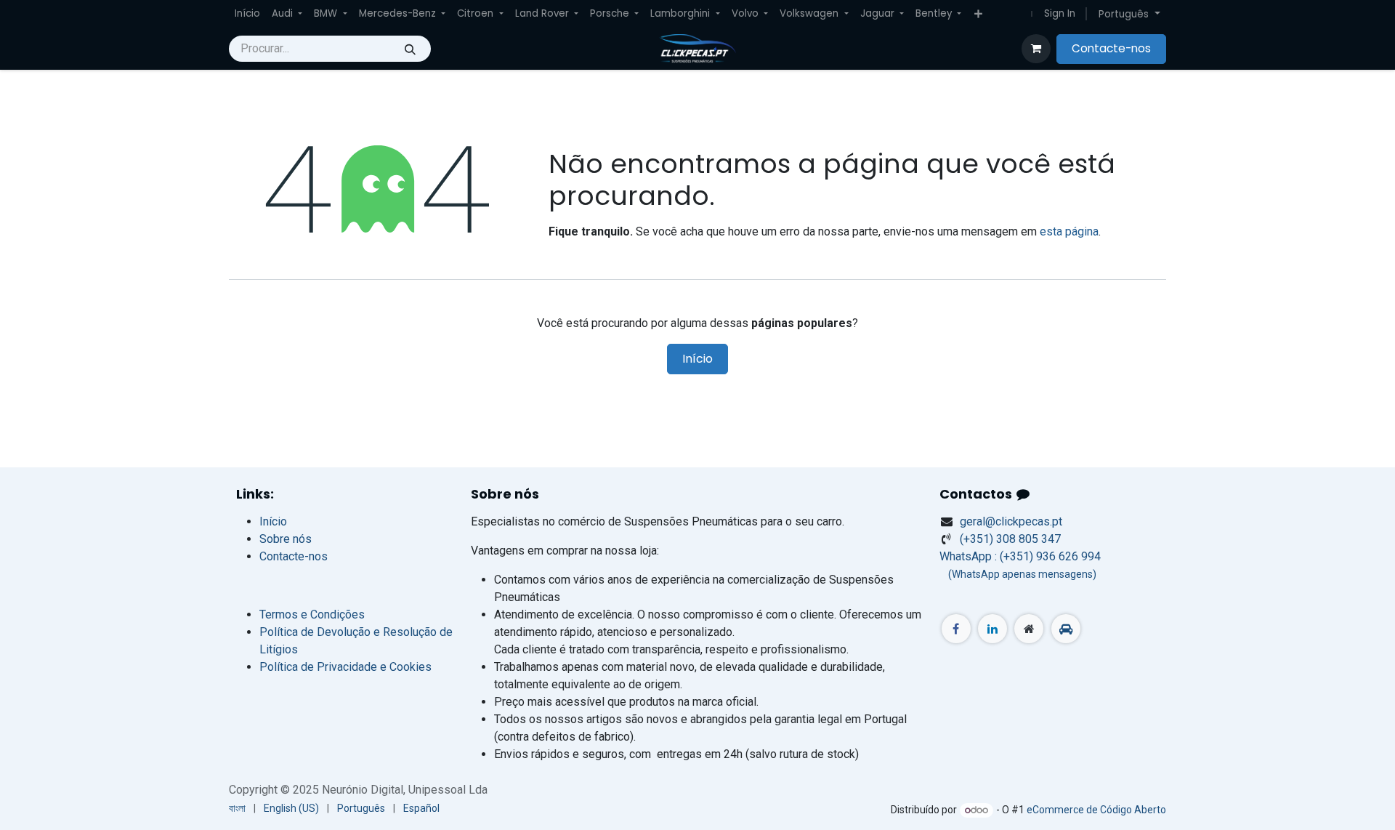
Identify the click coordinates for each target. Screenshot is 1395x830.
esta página (1069, 231)
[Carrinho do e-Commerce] (1036, 48)
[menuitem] (247, 14)
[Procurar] (410, 49)
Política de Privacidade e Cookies (345, 667)
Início (697, 358)
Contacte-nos (1111, 48)
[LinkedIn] (992, 628)
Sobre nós (285, 539)
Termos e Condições (312, 614)
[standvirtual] (1065, 628)
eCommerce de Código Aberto (1096, 809)
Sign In (1059, 13)
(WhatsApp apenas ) (1017, 574)
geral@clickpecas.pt (1011, 521)
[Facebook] (956, 628)
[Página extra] (1028, 628)
